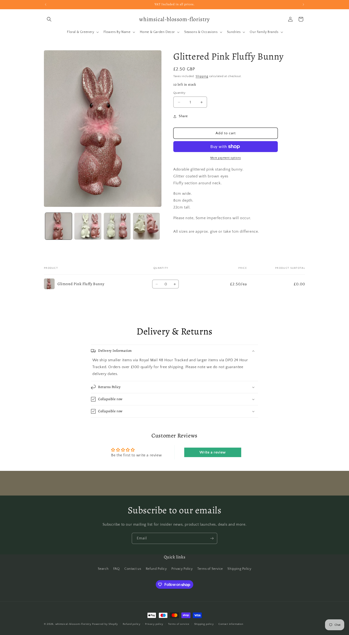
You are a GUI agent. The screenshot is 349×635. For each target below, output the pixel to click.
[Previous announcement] (45, 4)
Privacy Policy (182, 569)
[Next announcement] (303, 4)
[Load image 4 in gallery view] (146, 226)
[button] (49, 19)
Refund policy (132, 624)
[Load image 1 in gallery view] (58, 226)
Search (103, 569)
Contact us (132, 569)
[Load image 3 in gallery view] (117, 226)
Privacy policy (154, 624)
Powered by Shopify (105, 624)
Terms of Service (210, 569)
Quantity (179, 92)
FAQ (116, 569)
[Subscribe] (212, 538)
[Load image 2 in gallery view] (87, 226)
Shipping (202, 76)
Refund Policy (156, 569)
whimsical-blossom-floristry (73, 624)
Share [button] (183, 116)
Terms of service (178, 624)
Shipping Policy (239, 569)
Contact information (230, 624)
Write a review (212, 452)
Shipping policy (204, 624)
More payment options (225, 157)
